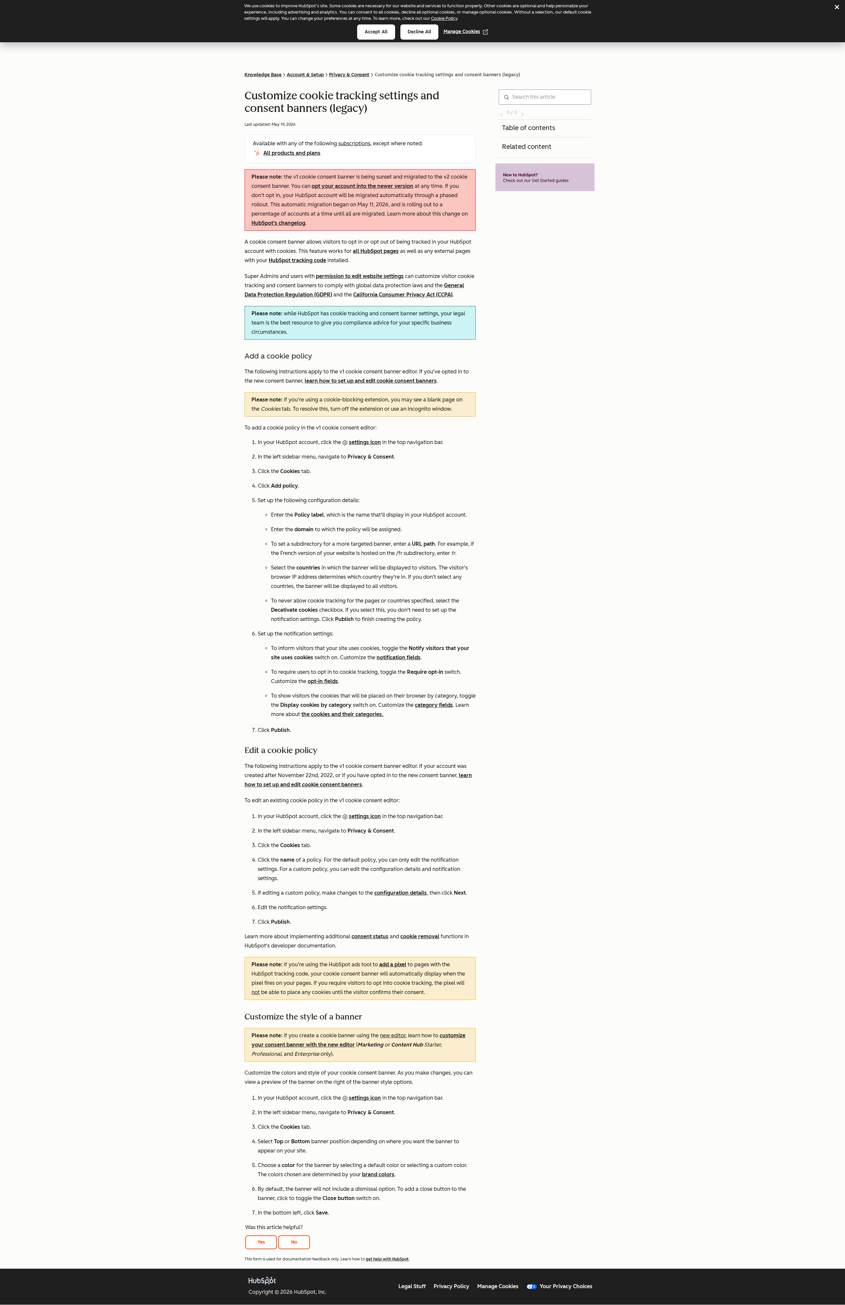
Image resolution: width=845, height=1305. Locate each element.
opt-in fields (323, 681)
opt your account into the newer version (362, 186)
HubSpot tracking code (297, 260)
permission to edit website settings (360, 276)
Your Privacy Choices (566, 1286)
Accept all (376, 32)
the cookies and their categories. (342, 714)
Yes (261, 1242)
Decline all (419, 32)
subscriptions (354, 143)
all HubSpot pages (376, 251)
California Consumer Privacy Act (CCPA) (403, 295)
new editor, (393, 1035)
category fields (434, 705)
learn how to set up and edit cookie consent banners (371, 381)
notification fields (399, 657)
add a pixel (392, 964)
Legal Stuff (412, 1286)
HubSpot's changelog (278, 223)
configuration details (400, 893)
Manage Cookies (462, 31)
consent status (370, 936)
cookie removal (419, 936)
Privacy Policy (451, 1286)
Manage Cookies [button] (498, 1286)
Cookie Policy (444, 18)
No (294, 1242)
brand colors (378, 1174)
